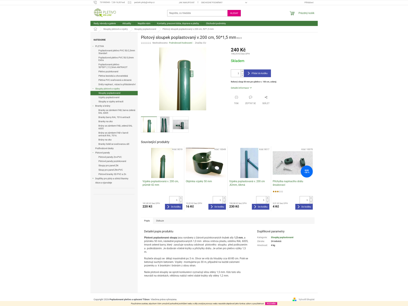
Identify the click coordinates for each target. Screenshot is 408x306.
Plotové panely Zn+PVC (110, 157)
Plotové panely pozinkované (112, 161)
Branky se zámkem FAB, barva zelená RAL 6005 (116, 111)
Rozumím (271, 303)
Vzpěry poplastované (108, 97)
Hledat (234, 13)
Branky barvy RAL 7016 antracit (114, 117)
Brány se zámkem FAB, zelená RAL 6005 (115, 127)
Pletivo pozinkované (108, 71)
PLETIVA (99, 46)
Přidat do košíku (260, 73)
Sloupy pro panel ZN (108, 165)
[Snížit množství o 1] (242, 75)
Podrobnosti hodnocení (180, 43)
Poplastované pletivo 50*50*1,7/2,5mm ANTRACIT (112, 65)
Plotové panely (102, 152)
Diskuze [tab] (160, 220)
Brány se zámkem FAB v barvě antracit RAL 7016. (113, 134)
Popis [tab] (147, 220)
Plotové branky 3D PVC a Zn (112, 174)
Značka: (200, 43)
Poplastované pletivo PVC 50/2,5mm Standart (116, 52)
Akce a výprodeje (103, 182)
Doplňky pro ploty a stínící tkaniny (111, 178)
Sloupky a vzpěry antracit (110, 101)
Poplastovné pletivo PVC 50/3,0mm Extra (116, 59)
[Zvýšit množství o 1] (242, 71)
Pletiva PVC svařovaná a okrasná (114, 80)
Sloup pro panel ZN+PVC (110, 170)
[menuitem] (104, 23)
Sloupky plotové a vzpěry (107, 88)
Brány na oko (105, 139)
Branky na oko (105, 121)
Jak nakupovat (187, 2)
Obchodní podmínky (212, 2)
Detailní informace (240, 88)
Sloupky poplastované (109, 93)
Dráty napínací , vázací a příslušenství (116, 84)
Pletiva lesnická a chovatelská (113, 76)
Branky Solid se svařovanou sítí (113, 144)
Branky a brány (102, 106)
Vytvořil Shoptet (307, 299)
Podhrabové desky (104, 148)
